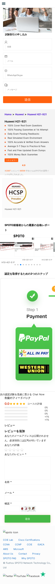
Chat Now (38, 394)
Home (8, 114)
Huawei (19, 114)
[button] (15, 264)
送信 (27, 99)
